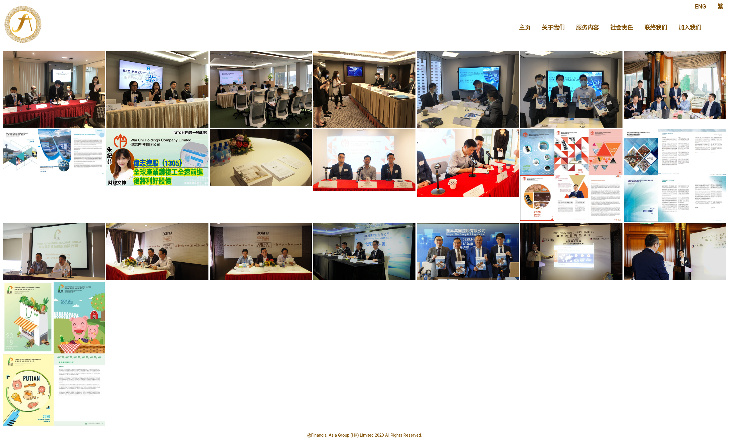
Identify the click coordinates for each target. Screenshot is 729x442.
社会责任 (621, 27)
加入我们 (690, 27)
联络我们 (655, 27)
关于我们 (553, 27)
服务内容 (587, 27)
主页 (525, 27)
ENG (700, 6)
